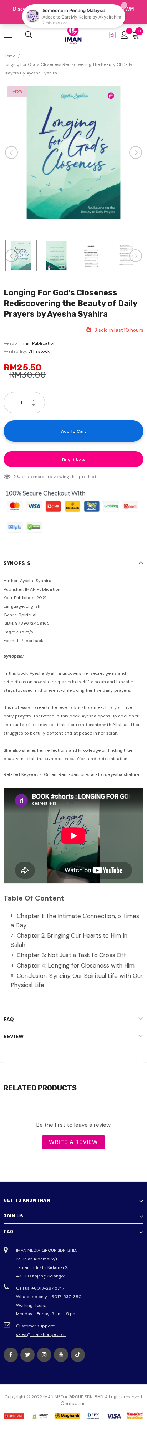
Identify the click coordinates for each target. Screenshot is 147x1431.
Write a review (73, 1142)
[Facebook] (11, 1355)
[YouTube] (61, 1355)
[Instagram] (44, 1355)
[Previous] (11, 152)
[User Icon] (124, 35)
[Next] (135, 152)
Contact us (73, 1403)
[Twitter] (27, 1355)
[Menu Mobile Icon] (8, 35)
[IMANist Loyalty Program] (112, 35)
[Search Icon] (28, 34)
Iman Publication (38, 343)
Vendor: (11, 343)
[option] (73, 152)
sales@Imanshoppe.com (41, 1334)
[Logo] (73, 35)
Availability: (15, 351)
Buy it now (73, 460)
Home (9, 56)
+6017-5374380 (65, 1297)
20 (17, 476)
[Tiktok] (78, 1355)
